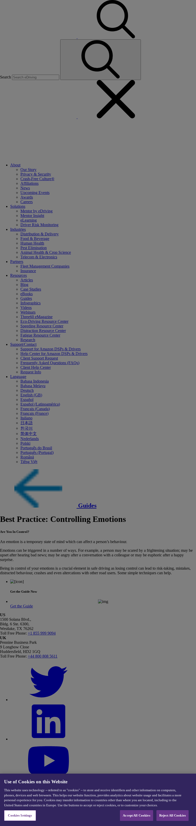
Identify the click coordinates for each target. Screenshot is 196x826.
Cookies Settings (20, 815)
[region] (98, 800)
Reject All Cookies (172, 815)
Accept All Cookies (136, 815)
